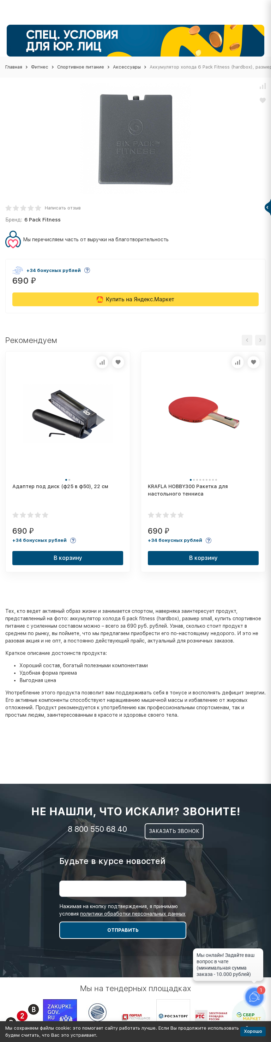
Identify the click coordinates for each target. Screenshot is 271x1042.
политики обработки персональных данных (133, 914)
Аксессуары (127, 67)
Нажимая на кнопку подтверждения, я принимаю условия (122, 910)
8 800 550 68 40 (97, 829)
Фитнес (39, 67)
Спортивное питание (80, 67)
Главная (13, 67)
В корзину (68, 558)
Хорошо (253, 1031)
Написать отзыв (63, 208)
